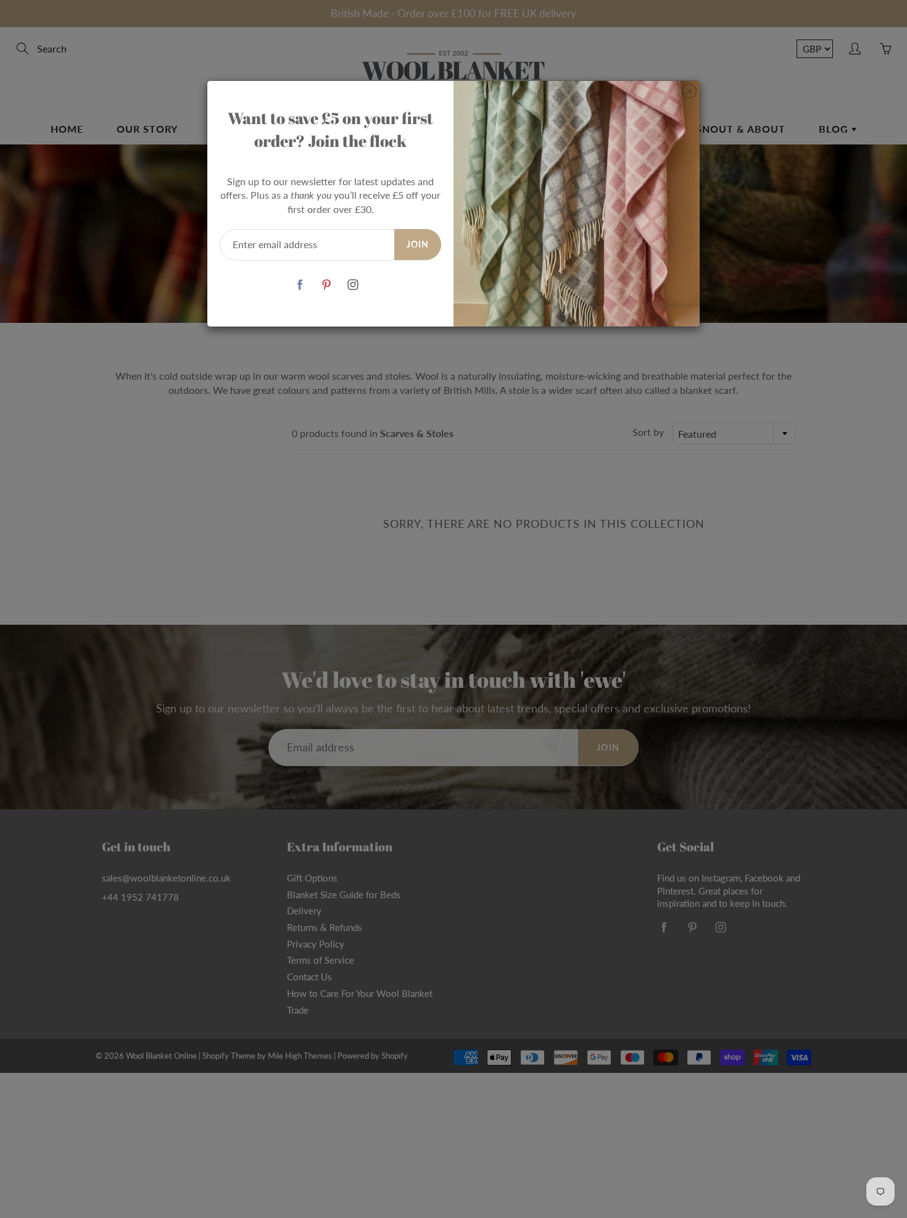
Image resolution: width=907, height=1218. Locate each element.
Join (418, 244)
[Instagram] (352, 285)
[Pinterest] (326, 285)
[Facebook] (299, 285)
